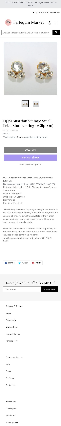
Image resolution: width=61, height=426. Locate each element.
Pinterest (11, 415)
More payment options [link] (30, 164)
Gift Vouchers (11, 327)
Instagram (11, 408)
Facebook (11, 401)
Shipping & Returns (14, 306)
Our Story (10, 378)
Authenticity (11, 320)
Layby (8, 313)
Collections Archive (14, 357)
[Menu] (56, 23)
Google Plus (12, 422)
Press (8, 371)
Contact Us (10, 385)
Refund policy (11, 341)
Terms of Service (13, 334)
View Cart (55, 12)
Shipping (20, 137)
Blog (8, 364)
